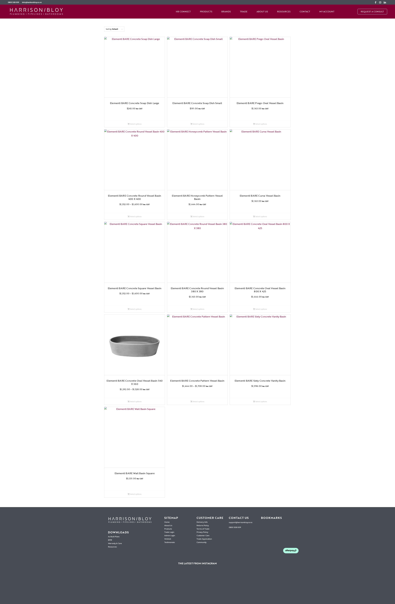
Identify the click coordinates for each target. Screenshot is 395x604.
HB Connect (183, 11)
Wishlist (167, 538)
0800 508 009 (13, 2)
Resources (283, 11)
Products (168, 528)
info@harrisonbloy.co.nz (32, 2)
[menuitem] (14, 2)
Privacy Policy (202, 532)
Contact (305, 11)
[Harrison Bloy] (36, 12)
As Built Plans (113, 536)
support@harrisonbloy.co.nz (240, 522)
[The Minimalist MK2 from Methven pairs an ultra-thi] (197, 586)
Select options (135, 124)
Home (167, 522)
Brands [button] (226, 11)
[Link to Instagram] (380, 2)
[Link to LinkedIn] (385, 2)
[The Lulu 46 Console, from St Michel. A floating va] (28, 586)
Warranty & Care (115, 543)
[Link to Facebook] (375, 2)
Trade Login (169, 532)
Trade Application (204, 538)
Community (201, 542)
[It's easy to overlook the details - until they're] (367, 586)
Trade (243, 11)
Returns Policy (203, 525)
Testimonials (169, 542)
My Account (326, 11)
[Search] (353, 12)
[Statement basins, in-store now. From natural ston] (254, 586)
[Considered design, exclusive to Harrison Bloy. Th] (310, 586)
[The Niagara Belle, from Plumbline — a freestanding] (141, 586)
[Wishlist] (343, 12)
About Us (262, 11)
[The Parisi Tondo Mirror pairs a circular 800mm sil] (84, 586)
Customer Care (203, 535)
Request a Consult (372, 11)
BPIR (110, 539)
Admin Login (169, 535)
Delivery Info (202, 522)
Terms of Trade (203, 528)
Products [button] (206, 11)
